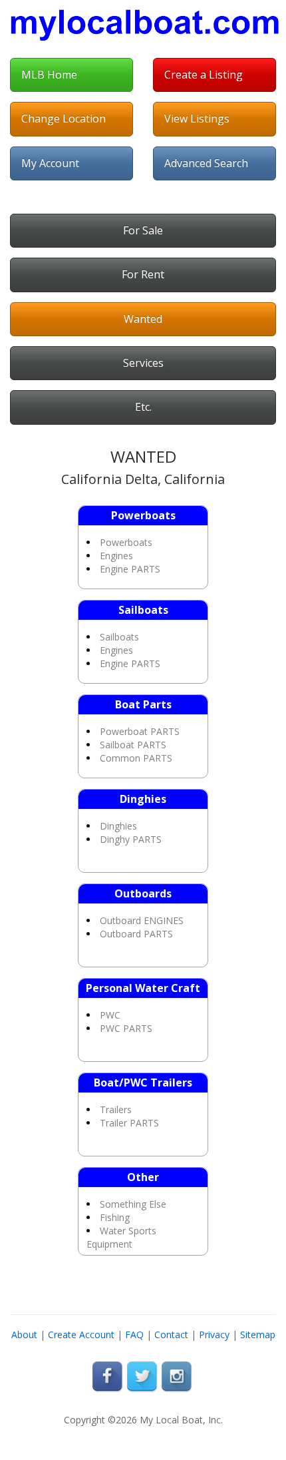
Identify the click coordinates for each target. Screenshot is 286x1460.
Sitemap (257, 1334)
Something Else (133, 1204)
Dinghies (118, 826)
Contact (171, 1334)
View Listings (196, 118)
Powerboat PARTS (140, 731)
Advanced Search (206, 163)
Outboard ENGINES (142, 920)
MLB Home (49, 74)
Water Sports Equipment (121, 1237)
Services (143, 363)
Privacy (214, 1334)
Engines (116, 555)
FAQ (134, 1334)
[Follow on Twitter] (143, 1376)
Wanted (143, 319)
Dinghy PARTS (131, 839)
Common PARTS (136, 758)
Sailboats (119, 636)
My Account (50, 163)
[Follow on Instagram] (178, 1376)
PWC (110, 1015)
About (24, 1334)
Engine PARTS (130, 569)
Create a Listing (203, 74)
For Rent (143, 274)
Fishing (115, 1217)
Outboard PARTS (136, 933)
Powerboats (126, 542)
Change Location (63, 118)
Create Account (81, 1334)
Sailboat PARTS (133, 744)
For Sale (143, 230)
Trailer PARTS (129, 1122)
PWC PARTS (126, 1028)
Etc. (143, 406)
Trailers (116, 1109)
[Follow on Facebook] (108, 1376)
